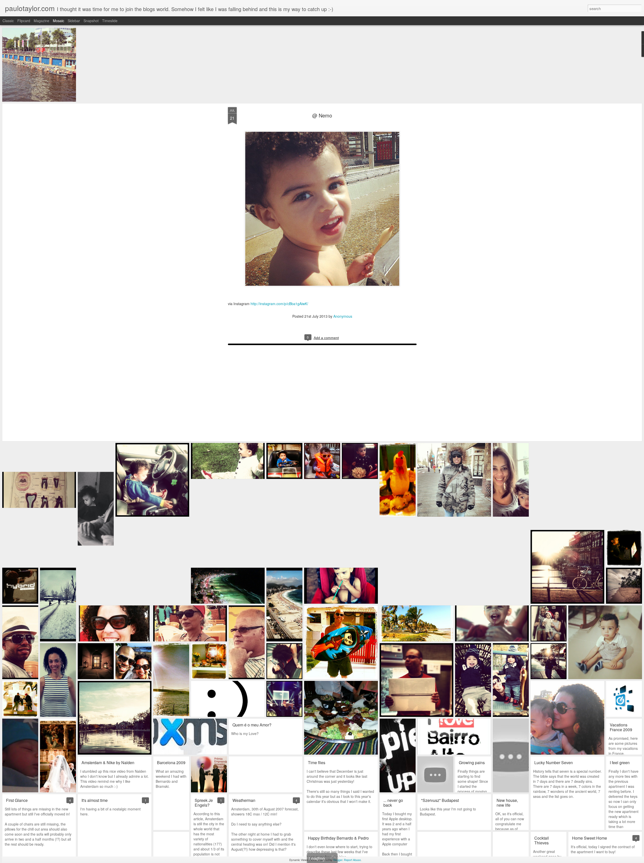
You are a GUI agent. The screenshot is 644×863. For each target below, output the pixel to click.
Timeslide (109, 20)
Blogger (337, 860)
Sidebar (74, 20)
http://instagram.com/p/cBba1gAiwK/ (279, 303)
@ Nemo (322, 115)
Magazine (41, 20)
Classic (8, 20)
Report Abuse (352, 860)
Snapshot (91, 20)
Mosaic (58, 20)
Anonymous (342, 316)
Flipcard (23, 20)
